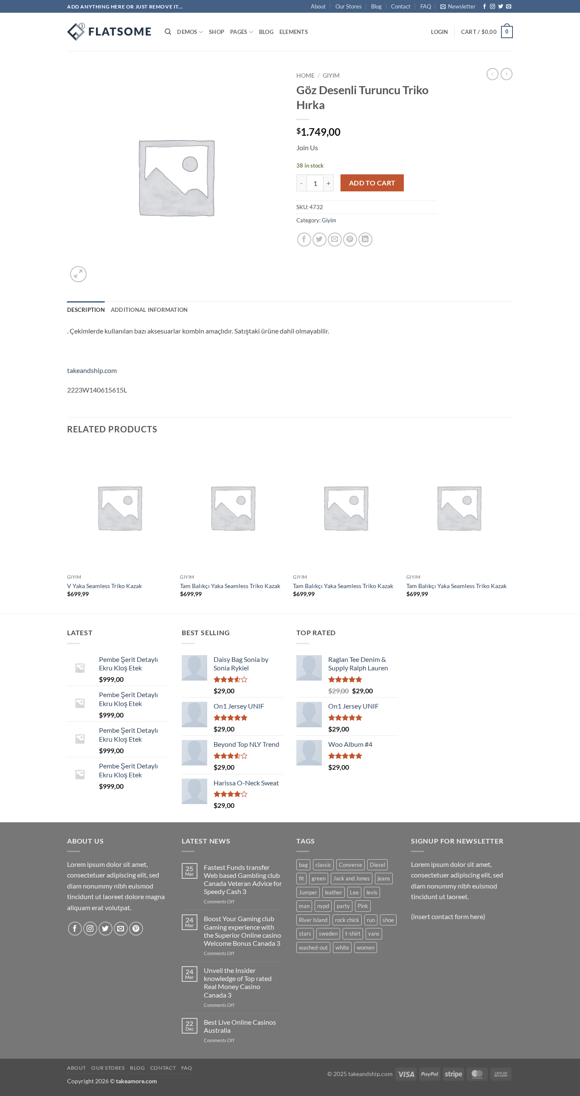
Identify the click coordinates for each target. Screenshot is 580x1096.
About (318, 6)
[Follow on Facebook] (484, 7)
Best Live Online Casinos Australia (240, 1026)
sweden (328, 933)
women (365, 947)
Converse (350, 864)
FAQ (425, 6)
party (343, 906)
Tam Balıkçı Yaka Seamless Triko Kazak (230, 585)
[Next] (510, 529)
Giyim (331, 75)
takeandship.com (92, 370)
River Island (313, 920)
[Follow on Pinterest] (136, 929)
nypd (323, 906)
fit (301, 878)
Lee (354, 892)
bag (303, 864)
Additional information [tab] (149, 309)
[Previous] (67, 529)
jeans (383, 878)
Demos (187, 31)
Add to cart (372, 183)
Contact (401, 6)
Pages (238, 31)
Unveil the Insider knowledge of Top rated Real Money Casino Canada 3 (238, 982)
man (304, 906)
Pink (363, 906)
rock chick (347, 920)
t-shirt (352, 933)
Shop (216, 31)
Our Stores (348, 6)
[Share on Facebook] (304, 240)
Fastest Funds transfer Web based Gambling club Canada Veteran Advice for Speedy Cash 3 (243, 879)
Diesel (377, 864)
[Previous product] (506, 74)
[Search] (168, 32)
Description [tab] (86, 309)
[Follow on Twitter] (500, 7)
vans (374, 933)
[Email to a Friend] (335, 240)
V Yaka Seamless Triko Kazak (104, 585)
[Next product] (492, 74)
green (319, 878)
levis (371, 892)
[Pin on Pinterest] (350, 240)
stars (305, 933)
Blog (376, 6)
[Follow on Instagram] (492, 7)
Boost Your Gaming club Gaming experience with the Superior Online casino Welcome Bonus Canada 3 (242, 930)
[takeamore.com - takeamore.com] (109, 32)
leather (333, 892)
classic (323, 864)
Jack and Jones (351, 878)
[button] (458, 6)
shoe (388, 920)
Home (305, 75)
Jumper (308, 892)
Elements (293, 31)
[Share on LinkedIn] (365, 240)
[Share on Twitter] (320, 240)
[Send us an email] (508, 7)
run (371, 920)
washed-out (313, 947)
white (342, 947)
